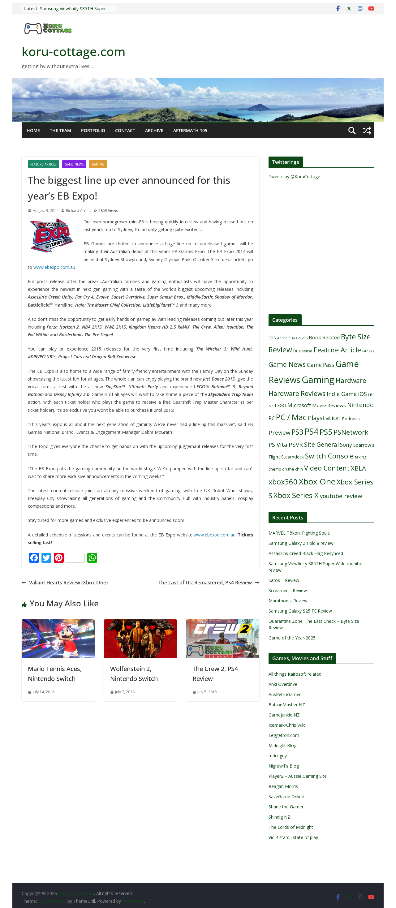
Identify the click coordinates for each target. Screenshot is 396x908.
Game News (74, 164)
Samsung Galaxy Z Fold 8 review (302, 543)
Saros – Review (284, 580)
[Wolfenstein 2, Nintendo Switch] (140, 623)
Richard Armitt (78, 210)
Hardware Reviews (297, 393)
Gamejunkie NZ (284, 715)
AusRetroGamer (285, 694)
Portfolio (93, 130)
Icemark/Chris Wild (287, 725)
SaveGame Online (286, 796)
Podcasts (351, 418)
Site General (321, 444)
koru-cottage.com (74, 51)
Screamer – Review (288, 590)
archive (154, 130)
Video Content (327, 467)
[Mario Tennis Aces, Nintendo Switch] (58, 623)
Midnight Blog (282, 745)
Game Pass (320, 364)
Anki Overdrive (283, 684)
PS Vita (278, 444)
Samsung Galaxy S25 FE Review (300, 611)
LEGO (280, 405)
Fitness (368, 351)
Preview (279, 432)
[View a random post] (366, 130)
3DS (272, 338)
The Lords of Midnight (291, 827)
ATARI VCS (300, 338)
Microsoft (299, 405)
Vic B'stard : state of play (293, 837)
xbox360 (283, 482)
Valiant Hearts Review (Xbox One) (68, 582)
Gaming (98, 164)
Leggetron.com (284, 735)
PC (272, 418)
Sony (346, 444)
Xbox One (317, 481)
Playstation (324, 417)
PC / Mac (291, 417)
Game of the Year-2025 (292, 638)
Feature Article (43, 164)
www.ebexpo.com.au (54, 267)
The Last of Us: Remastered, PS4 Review (205, 582)
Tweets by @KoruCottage (294, 176)
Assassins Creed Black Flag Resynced (306, 553)
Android (284, 338)
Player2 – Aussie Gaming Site (298, 776)
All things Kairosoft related (295, 674)
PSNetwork (351, 432)
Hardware (351, 380)
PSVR (296, 445)
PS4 (311, 431)
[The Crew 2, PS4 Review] (222, 623)
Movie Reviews (329, 405)
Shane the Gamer (286, 807)
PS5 (326, 432)
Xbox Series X (296, 495)
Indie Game (342, 394)
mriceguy (278, 756)
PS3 (297, 432)
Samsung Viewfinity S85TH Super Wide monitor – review (73, 12)
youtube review (341, 496)
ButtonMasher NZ (287, 705)
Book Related (324, 337)
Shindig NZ (279, 817)
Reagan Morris (283, 786)
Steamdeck (292, 457)
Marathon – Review (288, 601)
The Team (60, 130)
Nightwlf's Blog (284, 766)
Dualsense (302, 351)
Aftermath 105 (190, 130)
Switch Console (329, 456)
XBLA (358, 468)
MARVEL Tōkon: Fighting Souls (299, 533)
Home (33, 130)
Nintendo (360, 405)
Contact (125, 130)
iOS (362, 394)
